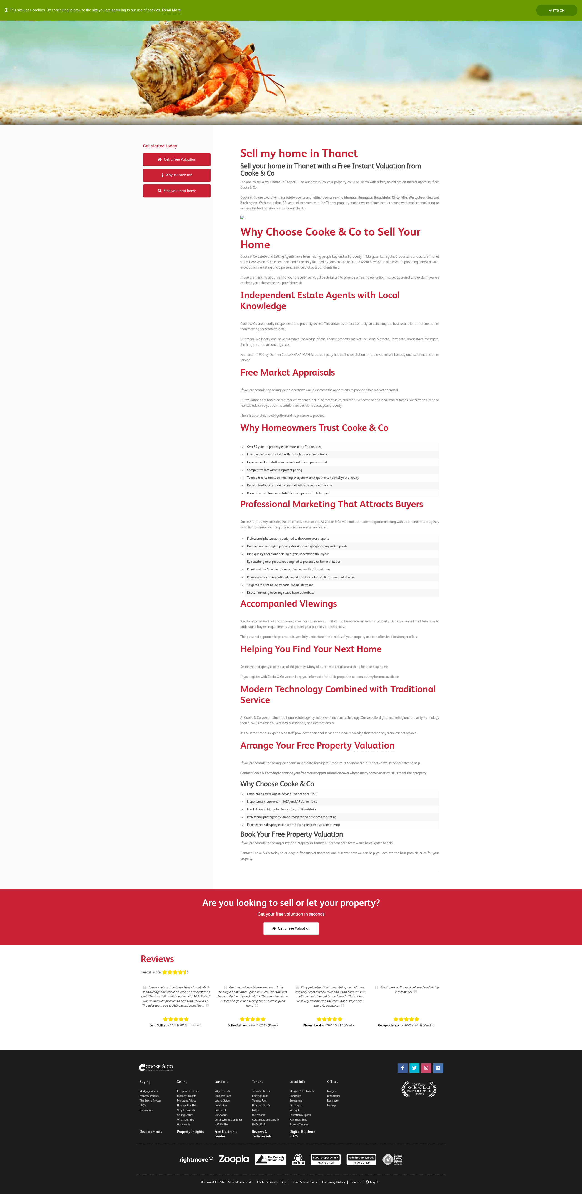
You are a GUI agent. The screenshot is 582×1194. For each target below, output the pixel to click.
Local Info (297, 1082)
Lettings (331, 1105)
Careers (355, 1182)
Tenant (257, 1082)
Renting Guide (260, 1096)
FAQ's (143, 1105)
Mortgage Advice (149, 1091)
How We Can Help (187, 1105)
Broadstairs (296, 1100)
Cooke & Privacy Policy (271, 1182)
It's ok (558, 10)
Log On (374, 1182)
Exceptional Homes (188, 1091)
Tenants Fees (259, 1100)
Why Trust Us (222, 1091)
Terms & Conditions (304, 1182)
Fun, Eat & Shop (298, 1120)
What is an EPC (185, 1120)
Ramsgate (295, 1096)
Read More (171, 10)
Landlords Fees (223, 1096)
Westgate (295, 1110)
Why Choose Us (186, 1110)
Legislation (221, 1105)
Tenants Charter (261, 1091)
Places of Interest (299, 1124)
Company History (333, 1182)
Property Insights (149, 1096)
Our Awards (146, 1110)
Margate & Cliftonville (302, 1091)
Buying (145, 1082)
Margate (332, 1091)
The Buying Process (150, 1100)
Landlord (221, 1082)
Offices (332, 1082)
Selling (182, 1082)
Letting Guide (222, 1100)
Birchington (296, 1105)
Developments (151, 1132)
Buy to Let (220, 1110)
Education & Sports (300, 1115)
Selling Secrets (185, 1115)
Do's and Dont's (261, 1105)
